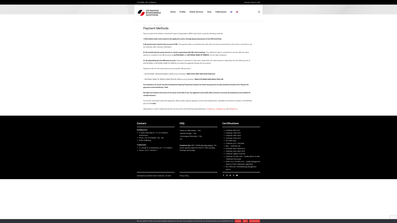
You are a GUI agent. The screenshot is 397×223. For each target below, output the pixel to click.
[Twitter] (233, 175)
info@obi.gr (211, 109)
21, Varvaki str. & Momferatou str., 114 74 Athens (155, 148)
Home (145, 25)
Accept (238, 221)
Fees (150, 25)
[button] (259, 12)
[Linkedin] (230, 175)
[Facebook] (223, 175)
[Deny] (394, 221)
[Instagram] (227, 175)
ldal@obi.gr (233, 109)
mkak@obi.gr (220, 109)
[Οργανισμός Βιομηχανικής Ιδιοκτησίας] (148, 13)
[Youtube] (237, 175)
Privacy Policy (184, 176)
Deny (245, 221)
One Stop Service (206, 145)
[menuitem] (231, 12)
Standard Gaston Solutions (155, 176)
